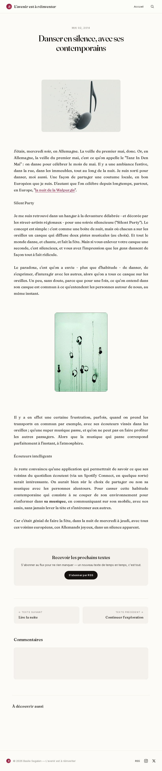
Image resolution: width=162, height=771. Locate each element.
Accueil (138, 6)
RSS (137, 760)
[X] (154, 761)
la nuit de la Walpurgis (55, 190)
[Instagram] (146, 761)
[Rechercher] (152, 6)
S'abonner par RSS (81, 575)
